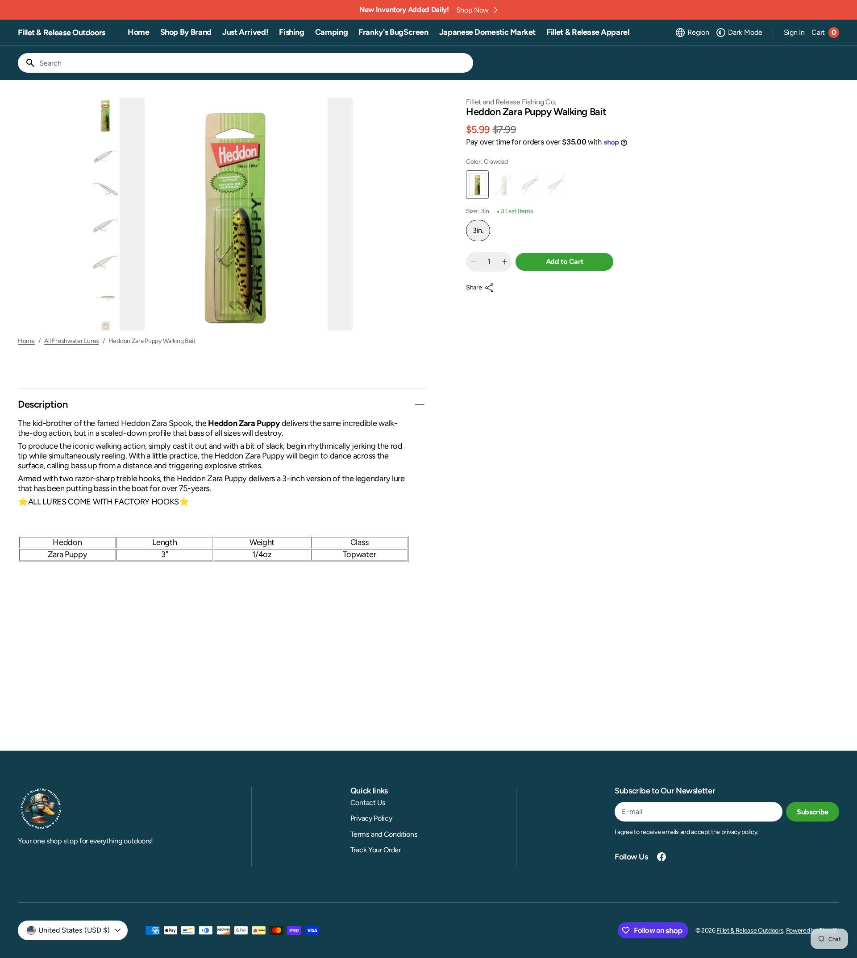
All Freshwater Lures (71, 341)
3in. (481, 233)
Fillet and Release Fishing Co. (511, 102)
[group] (105, 115)
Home (26, 341)
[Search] (27, 63)
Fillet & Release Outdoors (749, 930)
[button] (692, 32)
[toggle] (419, 404)
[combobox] (254, 63)
